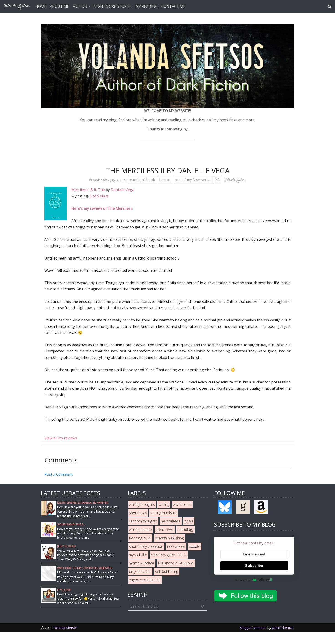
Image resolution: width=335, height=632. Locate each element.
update (194, 546)
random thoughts (143, 521)
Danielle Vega (122, 189)
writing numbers (163, 512)
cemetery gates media (168, 554)
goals (189, 521)
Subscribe (254, 566)
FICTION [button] (80, 6)
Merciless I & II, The (88, 189)
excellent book (143, 179)
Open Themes (282, 627)
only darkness (140, 571)
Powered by (243, 580)
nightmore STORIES (145, 579)
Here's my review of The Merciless (101, 208)
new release (171, 521)
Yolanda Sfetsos (65, 627)
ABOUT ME (59, 6)
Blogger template (253, 627)
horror (165, 179)
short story (138, 512)
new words (176, 546)
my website (138, 554)
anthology (185, 529)
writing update (140, 529)
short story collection (146, 546)
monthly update (141, 563)
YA (218, 179)
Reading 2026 (140, 537)
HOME (40, 6)
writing (164, 504)
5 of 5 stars (99, 196)
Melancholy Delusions (176, 563)
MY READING (146, 6)
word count (182, 504)
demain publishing (169, 537)
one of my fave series (193, 179)
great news (165, 529)
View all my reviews (60, 438)
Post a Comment (58, 474)
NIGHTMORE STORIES (113, 6)
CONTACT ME (173, 6)
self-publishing (166, 571)
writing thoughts (142, 504)
